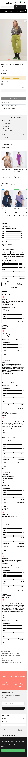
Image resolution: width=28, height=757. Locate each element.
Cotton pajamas (16, 655)
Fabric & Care (5, 137)
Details (3, 134)
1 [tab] (8, 59)
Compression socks (6, 653)
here (2, 746)
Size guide (24, 87)
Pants (11, 15)
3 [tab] (13, 59)
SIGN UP (13, 708)
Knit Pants (16, 15)
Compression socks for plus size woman (11, 662)
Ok (13, 750)
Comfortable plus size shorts (8, 660)
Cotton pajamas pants (6, 658)
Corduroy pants (16, 653)
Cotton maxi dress (5, 657)
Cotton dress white (16, 657)
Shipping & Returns (5, 102)
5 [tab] (18, 59)
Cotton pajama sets (6, 655)
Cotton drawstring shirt (7, 664)
